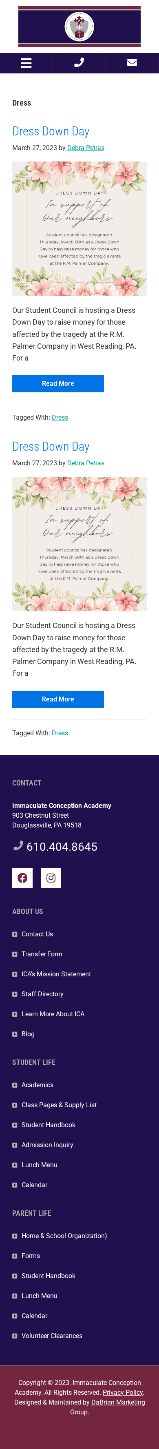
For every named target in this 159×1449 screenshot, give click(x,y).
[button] (26, 63)
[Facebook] (22, 878)
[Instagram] (51, 878)
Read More (58, 383)
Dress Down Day (51, 131)
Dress (60, 417)
